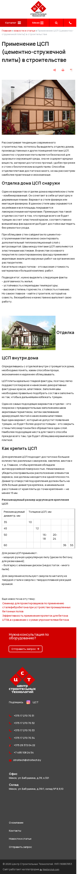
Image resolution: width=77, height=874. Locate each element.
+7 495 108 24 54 (23, 752)
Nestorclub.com (51, 869)
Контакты (15, 830)
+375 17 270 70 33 (24, 730)
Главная (6, 30)
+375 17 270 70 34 (24, 737)
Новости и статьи (20, 838)
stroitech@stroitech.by (27, 760)
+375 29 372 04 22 (24, 745)
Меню (36, 23)
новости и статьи (24, 30)
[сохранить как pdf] (71, 70)
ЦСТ (35, 702)
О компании (16, 822)
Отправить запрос (23, 649)
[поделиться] (55, 70)
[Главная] (38, 15)
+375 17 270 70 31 (23, 715)
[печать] (63, 70)
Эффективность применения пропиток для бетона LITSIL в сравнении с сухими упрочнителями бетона (35, 618)
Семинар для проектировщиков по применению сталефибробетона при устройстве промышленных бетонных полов (36, 607)
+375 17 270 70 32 (24, 723)
